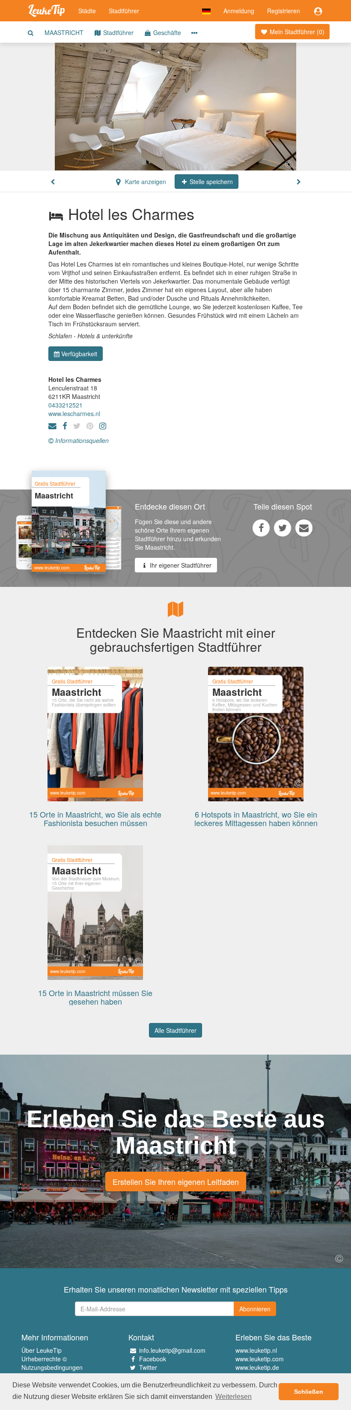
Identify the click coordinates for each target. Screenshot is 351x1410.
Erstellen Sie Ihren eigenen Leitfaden (176, 1181)
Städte (87, 10)
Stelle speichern (210, 181)
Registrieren (283, 10)
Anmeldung (238, 10)
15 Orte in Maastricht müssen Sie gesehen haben (95, 997)
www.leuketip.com (259, 1358)
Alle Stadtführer (175, 1030)
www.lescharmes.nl (74, 413)
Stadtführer (124, 10)
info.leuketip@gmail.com (172, 1350)
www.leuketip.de (257, 1367)
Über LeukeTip (41, 1350)
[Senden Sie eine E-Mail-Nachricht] (303, 527)
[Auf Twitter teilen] (282, 527)
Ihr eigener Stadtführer (179, 565)
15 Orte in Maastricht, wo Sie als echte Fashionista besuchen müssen (95, 818)
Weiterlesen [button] (233, 1396)
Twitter (148, 1367)
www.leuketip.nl (256, 1350)
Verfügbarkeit (79, 353)
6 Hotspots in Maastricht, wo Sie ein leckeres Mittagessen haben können (256, 818)
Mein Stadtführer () (296, 31)
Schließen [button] (308, 1391)
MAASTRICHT (64, 32)
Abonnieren (255, 1308)
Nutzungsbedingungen (52, 1367)
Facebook (152, 1358)
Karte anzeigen (144, 181)
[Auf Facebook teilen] (261, 527)
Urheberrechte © (44, 1358)
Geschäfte (166, 32)
